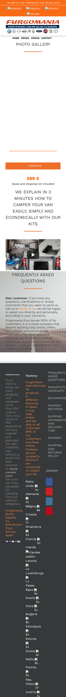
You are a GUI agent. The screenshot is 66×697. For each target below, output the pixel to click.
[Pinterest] (49, 511)
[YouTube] (49, 491)
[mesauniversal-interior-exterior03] (47, 90)
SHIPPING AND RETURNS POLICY (53, 451)
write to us (27, 308)
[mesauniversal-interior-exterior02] (19, 90)
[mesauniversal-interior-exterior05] (47, 111)
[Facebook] (49, 482)
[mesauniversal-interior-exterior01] (47, 69)
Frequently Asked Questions (53, 376)
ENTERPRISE (53, 398)
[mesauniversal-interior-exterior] (19, 69)
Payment (53, 438)
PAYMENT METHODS (53, 407)
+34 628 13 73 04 (15, 2)
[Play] (33, 254)
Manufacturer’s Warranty (53, 388)
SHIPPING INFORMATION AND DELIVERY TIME (53, 423)
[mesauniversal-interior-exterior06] (19, 132)
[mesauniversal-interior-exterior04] (19, 111)
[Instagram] (49, 501)
